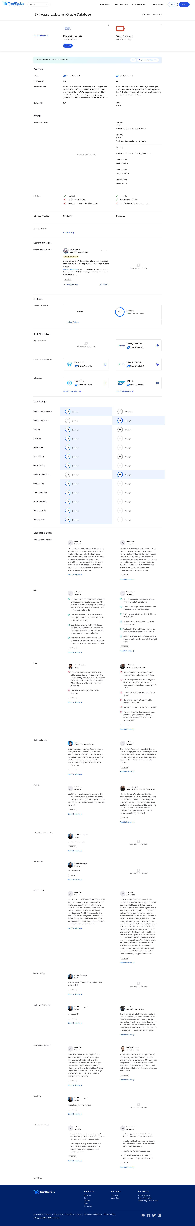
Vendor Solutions (144, 1195)
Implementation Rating (41, 474)
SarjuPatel (129, 892)
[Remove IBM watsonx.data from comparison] (108, 25)
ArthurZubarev (131, 665)
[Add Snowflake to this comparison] (105, 364)
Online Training (39, 465)
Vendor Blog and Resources (148, 1201)
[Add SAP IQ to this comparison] (157, 383)
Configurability (38, 483)
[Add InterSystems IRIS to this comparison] (157, 345)
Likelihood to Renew (40, 420)
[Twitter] (154, 1215)
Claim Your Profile (144, 1198)
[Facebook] (148, 1215)
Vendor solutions (120, 4)
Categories (104, 4)
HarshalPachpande (80, 665)
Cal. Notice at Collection (93, 1214)
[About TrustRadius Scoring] (64, 76)
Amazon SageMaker (70, 269)
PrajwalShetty (75, 249)
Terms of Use (38, 1214)
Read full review (74, 575)
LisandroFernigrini (132, 787)
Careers (87, 1201)
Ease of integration (40, 492)
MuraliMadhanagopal (80, 835)
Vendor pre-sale (39, 520)
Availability (37, 438)
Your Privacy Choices (73, 1214)
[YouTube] (143, 1215)
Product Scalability (40, 501)
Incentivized (68, 279)
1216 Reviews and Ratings (123, 39)
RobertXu (77, 742)
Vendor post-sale (39, 511)
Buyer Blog (115, 1198)
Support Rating (38, 456)
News (86, 1203)
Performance (38, 447)
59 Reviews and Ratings (70, 39)
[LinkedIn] (159, 1215)
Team (86, 1198)
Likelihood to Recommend (42, 411)
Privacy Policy (59, 1214)
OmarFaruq (130, 1007)
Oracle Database (124, 36)
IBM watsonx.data (72, 36)
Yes (133, 60)
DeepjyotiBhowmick (132, 1047)
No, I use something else (148, 60)
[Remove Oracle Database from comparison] (161, 25)
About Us (87, 1195)
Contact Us (88, 1206)
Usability (36, 429)
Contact (68, 46)
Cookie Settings (109, 1214)
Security (48, 1214)
